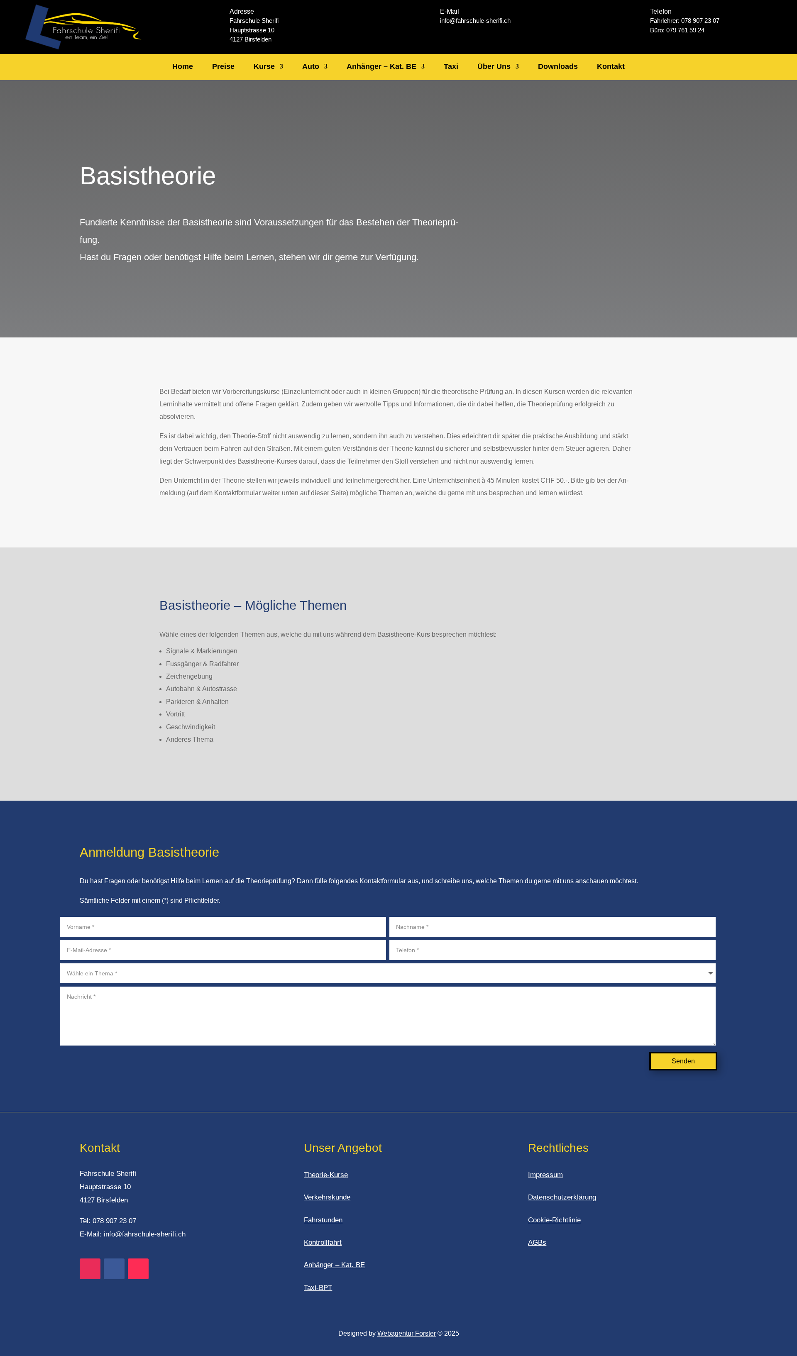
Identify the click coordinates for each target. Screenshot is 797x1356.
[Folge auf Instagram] (90, 1268)
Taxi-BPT (318, 1288)
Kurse (264, 66)
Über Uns (494, 66)
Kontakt (611, 66)
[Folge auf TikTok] (138, 1268)
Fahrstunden (323, 1220)
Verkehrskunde (327, 1197)
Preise (223, 66)
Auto (310, 66)
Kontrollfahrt (323, 1242)
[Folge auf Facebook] (114, 1268)
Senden (683, 1061)
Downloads (558, 66)
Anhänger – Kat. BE (381, 66)
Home (182, 66)
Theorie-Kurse (326, 1175)
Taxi (451, 66)
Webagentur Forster (406, 1333)
